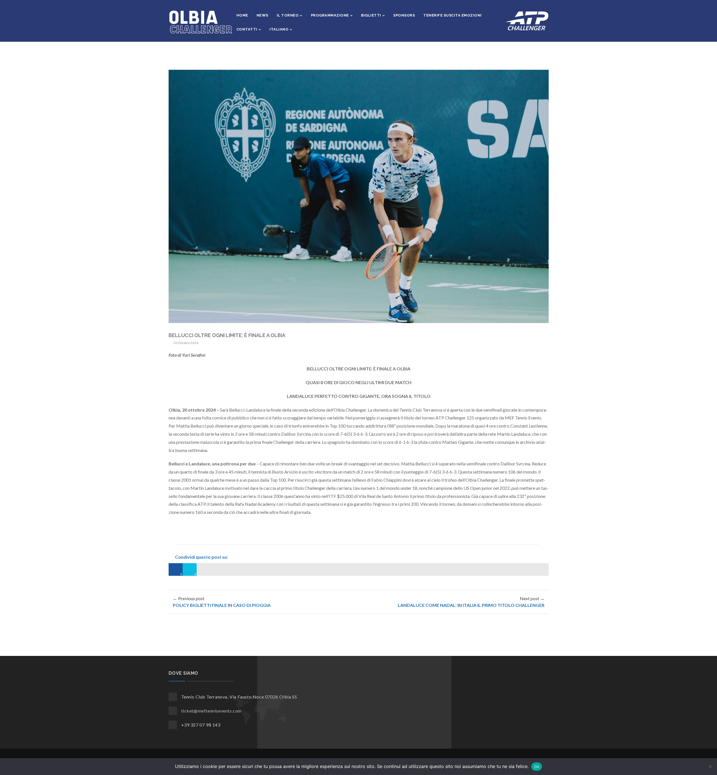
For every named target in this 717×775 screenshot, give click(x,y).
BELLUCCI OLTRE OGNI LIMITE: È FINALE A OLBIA (227, 335)
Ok (536, 766)
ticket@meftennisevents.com (211, 710)
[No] (710, 766)
